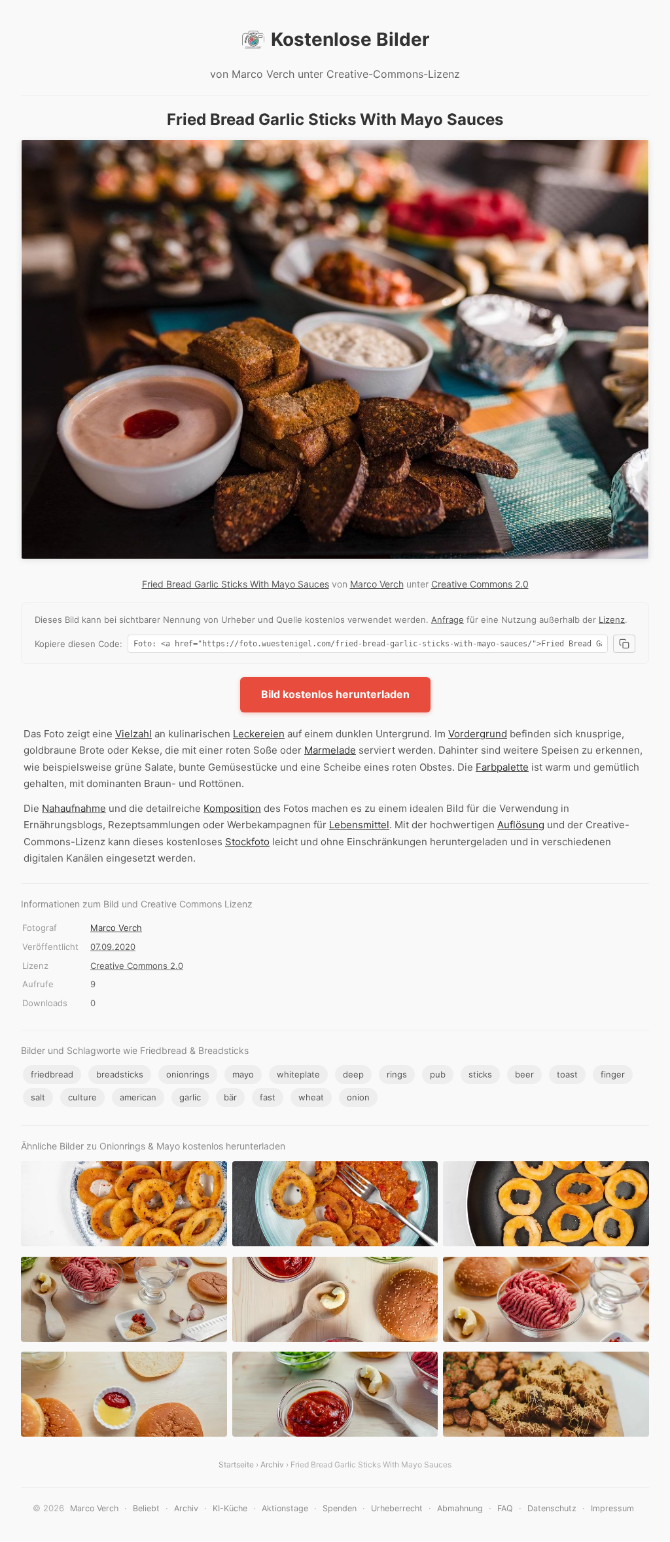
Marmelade (330, 750)
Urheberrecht (397, 1508)
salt (38, 1097)
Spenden (340, 1508)
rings (397, 1074)
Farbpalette (502, 767)
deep (353, 1074)
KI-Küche (230, 1508)
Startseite (236, 1464)
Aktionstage (285, 1508)
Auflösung (520, 824)
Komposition (232, 808)
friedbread (52, 1074)
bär (230, 1097)
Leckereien (259, 733)
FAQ (505, 1508)
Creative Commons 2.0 (480, 583)
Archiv (272, 1464)
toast (567, 1074)
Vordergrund (477, 733)
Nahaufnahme (74, 808)
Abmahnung (460, 1508)
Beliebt (146, 1508)
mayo (243, 1074)
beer (524, 1074)
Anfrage (447, 619)
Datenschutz (551, 1508)
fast (267, 1097)
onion (358, 1097)
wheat (311, 1097)
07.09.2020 (112, 946)
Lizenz (612, 619)
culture (82, 1097)
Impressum (612, 1508)
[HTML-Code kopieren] (624, 644)
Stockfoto (247, 841)
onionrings (187, 1074)
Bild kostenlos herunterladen (335, 694)
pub (438, 1074)
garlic (190, 1097)
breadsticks (119, 1074)
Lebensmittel (359, 824)
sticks (480, 1074)
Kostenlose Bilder (350, 39)
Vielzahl (133, 733)
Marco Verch (377, 583)
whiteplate (298, 1074)
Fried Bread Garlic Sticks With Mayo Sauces (235, 583)
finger (613, 1074)
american (138, 1097)
